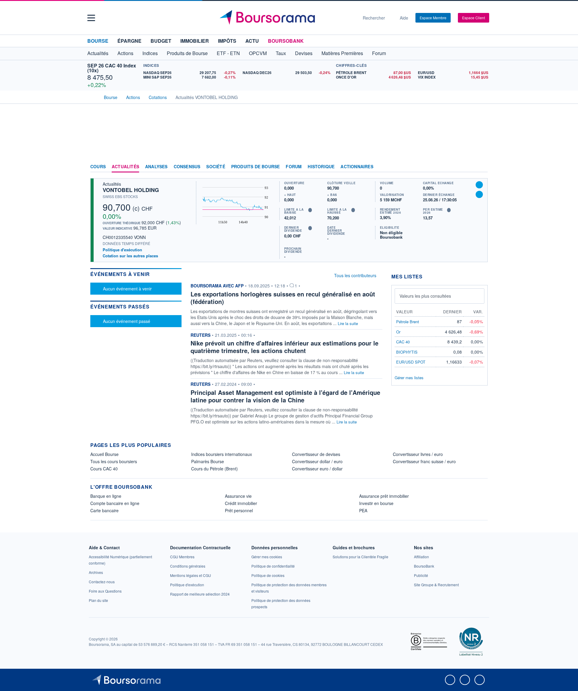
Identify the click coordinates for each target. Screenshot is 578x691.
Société (215, 166)
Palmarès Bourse (207, 461)
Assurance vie (238, 496)
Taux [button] (281, 53)
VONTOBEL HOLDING (131, 190)
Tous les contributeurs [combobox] (355, 275)
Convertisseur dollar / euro (317, 461)
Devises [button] (303, 53)
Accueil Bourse (104, 454)
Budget (161, 40)
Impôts (227, 40)
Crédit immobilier (241, 503)
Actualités (125, 166)
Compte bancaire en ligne (114, 503)
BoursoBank (286, 40)
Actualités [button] (97, 53)
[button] (91, 18)
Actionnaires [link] (356, 166)
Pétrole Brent (407, 321)
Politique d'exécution (122, 250)
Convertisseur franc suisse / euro (424, 461)
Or (398, 332)
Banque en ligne (105, 496)
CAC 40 (403, 342)
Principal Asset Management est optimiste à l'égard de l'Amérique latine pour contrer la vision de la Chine (285, 396)
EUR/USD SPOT (410, 362)
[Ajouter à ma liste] (479, 194)
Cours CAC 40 (104, 469)
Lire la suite (348, 323)
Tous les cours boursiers (113, 461)
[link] (96, 572)
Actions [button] (125, 53)
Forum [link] (294, 166)
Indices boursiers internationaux (221, 454)
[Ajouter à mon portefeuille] (479, 185)
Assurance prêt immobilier (384, 496)
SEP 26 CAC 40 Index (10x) (111, 68)
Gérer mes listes (409, 377)
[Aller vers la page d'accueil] (286, 18)
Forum (379, 53)
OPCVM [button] (258, 53)
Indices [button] (150, 53)
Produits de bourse (255, 166)
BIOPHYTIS (407, 352)
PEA (363, 510)
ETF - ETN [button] (228, 53)
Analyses (156, 166)
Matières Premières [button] (342, 53)
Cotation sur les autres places (130, 255)
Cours (98, 166)
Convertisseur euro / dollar (317, 469)
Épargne (129, 40)
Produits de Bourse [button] (187, 53)
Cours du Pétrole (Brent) (214, 469)
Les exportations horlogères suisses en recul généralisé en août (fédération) (283, 298)
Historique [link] (321, 166)
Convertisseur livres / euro (418, 454)
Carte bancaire (104, 510)
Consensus (187, 166)
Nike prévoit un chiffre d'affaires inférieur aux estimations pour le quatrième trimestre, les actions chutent (284, 347)
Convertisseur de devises (316, 454)
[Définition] (310, 210)
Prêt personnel (239, 510)
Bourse (97, 40)
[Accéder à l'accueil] (92, 97)
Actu (252, 40)
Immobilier (194, 40)
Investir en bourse (376, 503)
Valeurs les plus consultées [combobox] (425, 296)
